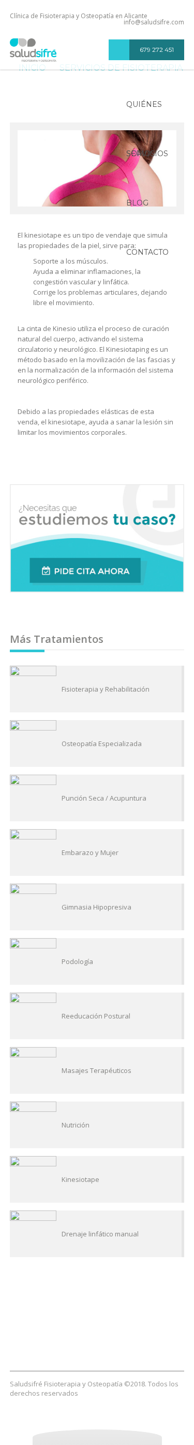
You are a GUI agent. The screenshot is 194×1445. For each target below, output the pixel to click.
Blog (137, 203)
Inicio (55, 1321)
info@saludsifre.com (154, 22)
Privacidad (69, 1341)
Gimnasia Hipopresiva (96, 907)
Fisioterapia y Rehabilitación (106, 689)
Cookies (129, 1341)
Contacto (147, 252)
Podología (77, 961)
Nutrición (75, 1125)
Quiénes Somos (144, 114)
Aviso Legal (97, 1350)
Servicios (147, 153)
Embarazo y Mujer (90, 852)
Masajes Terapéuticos (96, 1070)
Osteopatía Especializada (102, 743)
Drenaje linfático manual (100, 1233)
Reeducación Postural (96, 1016)
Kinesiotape (80, 1179)
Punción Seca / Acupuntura (104, 798)
